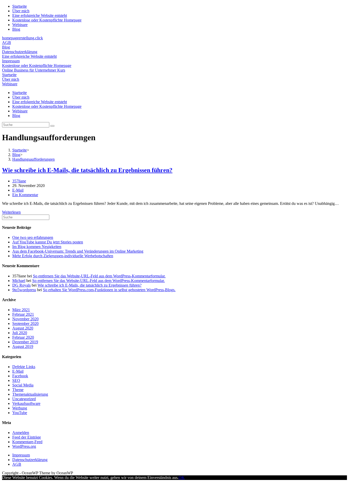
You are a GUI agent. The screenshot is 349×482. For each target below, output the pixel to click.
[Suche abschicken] (52, 126)
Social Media (22, 385)
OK (182, 477)
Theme (18, 389)
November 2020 (25, 319)
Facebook (20, 376)
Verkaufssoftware (26, 403)
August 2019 (22, 346)
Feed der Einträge (26, 437)
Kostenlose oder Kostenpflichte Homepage (47, 20)
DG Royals (21, 285)
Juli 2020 (19, 333)
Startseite (19, 6)
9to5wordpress (24, 290)
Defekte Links (23, 367)
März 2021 (21, 310)
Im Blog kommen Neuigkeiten (36, 246)
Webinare (20, 24)
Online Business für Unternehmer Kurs (33, 70)
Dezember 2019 (25, 342)
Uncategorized (24, 399)
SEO (16, 380)
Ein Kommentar (25, 195)
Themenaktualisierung (30, 394)
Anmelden (20, 432)
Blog (16, 29)
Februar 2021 (23, 314)
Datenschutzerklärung (19, 52)
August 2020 (22, 328)
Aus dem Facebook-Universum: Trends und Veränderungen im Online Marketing (77, 251)
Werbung (19, 408)
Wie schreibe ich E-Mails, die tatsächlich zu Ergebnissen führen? (87, 170)
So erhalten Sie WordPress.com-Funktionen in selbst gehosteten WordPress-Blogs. (109, 290)
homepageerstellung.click (22, 38)
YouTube (19, 412)
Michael (18, 280)
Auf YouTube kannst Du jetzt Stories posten (47, 242)
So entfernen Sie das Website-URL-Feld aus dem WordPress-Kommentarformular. (99, 276)
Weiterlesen (11, 212)
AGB (6, 42)
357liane (19, 181)
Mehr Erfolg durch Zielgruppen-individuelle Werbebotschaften (62, 256)
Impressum (11, 61)
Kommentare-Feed (27, 442)
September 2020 (25, 323)
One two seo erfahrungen (32, 237)
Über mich (20, 11)
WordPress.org (24, 446)
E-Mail (18, 190)
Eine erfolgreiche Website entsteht (39, 15)
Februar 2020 (23, 337)
